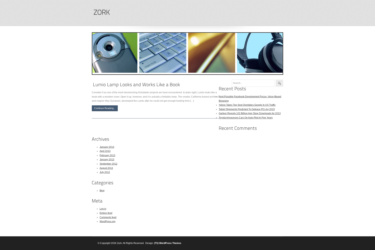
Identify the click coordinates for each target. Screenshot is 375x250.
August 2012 (106, 168)
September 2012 (108, 163)
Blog (102, 190)
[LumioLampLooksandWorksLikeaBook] (136, 84)
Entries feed (106, 213)
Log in (103, 208)
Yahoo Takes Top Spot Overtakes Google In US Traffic (247, 105)
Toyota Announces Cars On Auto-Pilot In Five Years (246, 117)
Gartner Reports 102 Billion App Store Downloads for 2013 (250, 113)
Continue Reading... (104, 108)
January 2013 (107, 159)
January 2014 (107, 147)
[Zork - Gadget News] (101, 12)
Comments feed (108, 217)
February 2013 (107, 155)
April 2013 (105, 151)
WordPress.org (107, 221)
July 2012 (105, 172)
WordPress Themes (170, 243)
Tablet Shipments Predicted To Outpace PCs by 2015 (247, 109)
